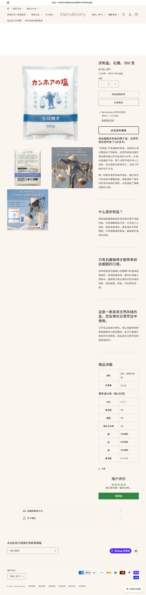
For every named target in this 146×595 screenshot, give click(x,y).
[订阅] (55, 550)
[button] (18, 9)
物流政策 (62, 586)
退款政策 (32, 586)
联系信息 (72, 586)
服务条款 (52, 586)
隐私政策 (42, 586)
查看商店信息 (108, 120)
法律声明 (82, 586)
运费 (120, 73)
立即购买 (118, 102)
